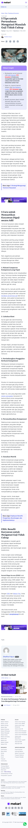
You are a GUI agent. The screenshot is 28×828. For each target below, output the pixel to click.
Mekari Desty (4, 734)
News (2, 755)
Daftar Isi (3, 7)
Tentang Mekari (5, 766)
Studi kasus (4, 749)
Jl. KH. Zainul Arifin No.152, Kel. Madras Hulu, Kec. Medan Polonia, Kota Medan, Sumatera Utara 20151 (13, 798)
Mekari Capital (4, 742)
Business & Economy (13, 13)
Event (2, 757)
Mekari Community (19, 753)
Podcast (3, 759)
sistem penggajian (7, 396)
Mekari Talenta (4, 721)
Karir (6, 771)
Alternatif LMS (18, 743)
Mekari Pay (4, 740)
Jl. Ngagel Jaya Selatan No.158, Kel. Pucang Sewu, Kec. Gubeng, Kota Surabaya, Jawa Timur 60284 (13, 787)
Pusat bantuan (18, 749)
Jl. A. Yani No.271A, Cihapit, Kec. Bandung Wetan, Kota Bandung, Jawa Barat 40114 (13, 793)
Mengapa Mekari (5, 768)
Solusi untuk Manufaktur (18, 737)
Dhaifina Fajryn (8, 36)
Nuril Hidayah (7, 705)
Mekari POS (4, 744)
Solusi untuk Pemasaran (21, 734)
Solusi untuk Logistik (20, 739)
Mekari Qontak (4, 725)
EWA (8, 593)
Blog (6, 13)
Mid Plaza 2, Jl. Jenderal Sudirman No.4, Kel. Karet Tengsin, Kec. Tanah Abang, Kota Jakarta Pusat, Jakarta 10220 (14, 782)
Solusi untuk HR (19, 729)
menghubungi (14, 614)
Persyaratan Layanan (6, 775)
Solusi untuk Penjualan (20, 732)
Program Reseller (19, 757)
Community (4, 760)
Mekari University (5, 736)
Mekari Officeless (5, 731)
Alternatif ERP (18, 741)
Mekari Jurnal (4, 723)
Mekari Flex (17, 593)
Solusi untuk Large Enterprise (19, 726)
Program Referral (19, 755)
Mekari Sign (4, 727)
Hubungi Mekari (19, 751)
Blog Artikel (4, 751)
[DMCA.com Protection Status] (22, 814)
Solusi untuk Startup (20, 721)
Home (2, 13)
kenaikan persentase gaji (9, 296)
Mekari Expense (5, 729)
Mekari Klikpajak (5, 733)
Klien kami (3, 769)
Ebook (2, 753)
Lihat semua (4, 678)
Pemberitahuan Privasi (6, 773)
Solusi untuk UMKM (20, 723)
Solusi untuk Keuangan (20, 730)
